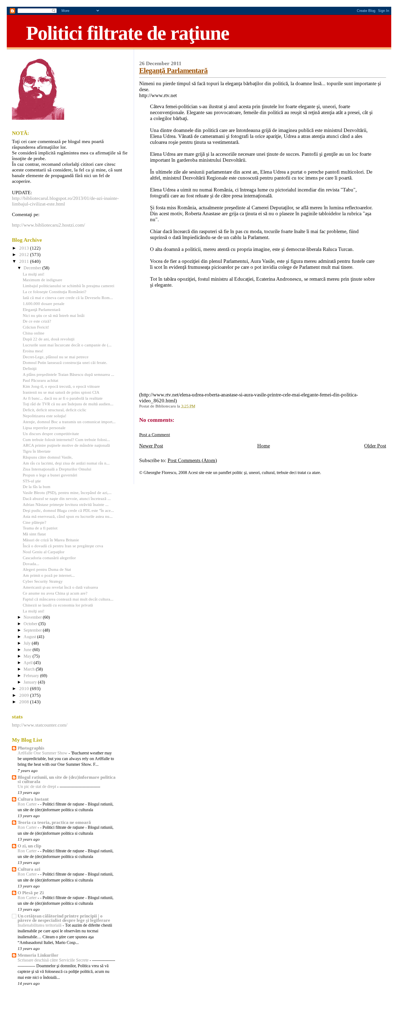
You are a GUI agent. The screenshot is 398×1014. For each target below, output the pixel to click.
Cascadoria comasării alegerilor (49, 557)
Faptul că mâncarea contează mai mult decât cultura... (68, 599)
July (28, 643)
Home (263, 446)
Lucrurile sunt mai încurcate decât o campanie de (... (67, 345)
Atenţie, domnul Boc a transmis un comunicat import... (69, 421)
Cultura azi (29, 869)
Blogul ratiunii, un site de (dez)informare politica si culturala (67, 779)
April (29, 662)
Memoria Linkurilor (38, 955)
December (33, 268)
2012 (24, 254)
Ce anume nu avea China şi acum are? (55, 593)
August (30, 636)
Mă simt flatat (34, 534)
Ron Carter (28, 804)
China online (33, 333)
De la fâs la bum (36, 486)
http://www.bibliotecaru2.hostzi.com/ (48, 225)
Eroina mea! (33, 351)
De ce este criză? (37, 321)
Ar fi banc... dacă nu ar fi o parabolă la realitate (63, 398)
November (33, 617)
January (31, 682)
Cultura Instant (33, 799)
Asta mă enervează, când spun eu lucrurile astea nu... (68, 516)
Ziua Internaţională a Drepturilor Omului (57, 469)
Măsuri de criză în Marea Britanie (51, 540)
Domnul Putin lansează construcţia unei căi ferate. (65, 362)
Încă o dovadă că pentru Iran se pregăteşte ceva (63, 546)
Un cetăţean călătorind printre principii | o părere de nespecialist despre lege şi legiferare (64, 918)
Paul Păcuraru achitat (40, 380)
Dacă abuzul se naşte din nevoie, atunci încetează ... (67, 498)
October (31, 623)
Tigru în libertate (37, 451)
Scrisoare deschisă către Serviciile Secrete (54, 960)
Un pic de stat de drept (37, 786)
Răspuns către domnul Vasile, (48, 457)
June (28, 649)
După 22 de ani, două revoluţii (48, 339)
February (32, 675)
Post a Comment (154, 434)
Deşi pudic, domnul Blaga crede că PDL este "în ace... (68, 510)
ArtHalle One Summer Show (43, 753)
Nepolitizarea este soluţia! (44, 415)
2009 (24, 695)
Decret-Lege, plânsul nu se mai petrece (56, 356)
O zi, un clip (29, 846)
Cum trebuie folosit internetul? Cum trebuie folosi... (66, 439)
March (30, 669)
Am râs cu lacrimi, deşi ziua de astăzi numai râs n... (66, 463)
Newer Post (151, 446)
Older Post (375, 446)
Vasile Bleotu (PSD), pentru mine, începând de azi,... (67, 492)
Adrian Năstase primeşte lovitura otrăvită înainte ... (66, 504)
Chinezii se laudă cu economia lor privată (58, 605)
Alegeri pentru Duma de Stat (47, 569)
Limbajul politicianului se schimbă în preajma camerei (68, 285)
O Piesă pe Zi (31, 892)
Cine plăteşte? (34, 522)
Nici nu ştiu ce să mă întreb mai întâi (53, 315)
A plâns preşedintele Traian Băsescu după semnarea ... (68, 374)
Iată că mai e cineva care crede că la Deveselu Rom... (68, 297)
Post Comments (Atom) (192, 460)
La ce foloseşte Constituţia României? (54, 291)
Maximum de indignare (42, 279)
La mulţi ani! (33, 274)
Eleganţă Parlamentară (173, 71)
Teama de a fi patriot (40, 528)
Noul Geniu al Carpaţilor (43, 551)
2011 (24, 261)
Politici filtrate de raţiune (127, 33)
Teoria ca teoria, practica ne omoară (54, 822)
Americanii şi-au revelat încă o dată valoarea (60, 587)
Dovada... (31, 563)
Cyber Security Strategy (43, 581)
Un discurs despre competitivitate (51, 433)
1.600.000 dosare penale (43, 303)
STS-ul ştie (32, 481)
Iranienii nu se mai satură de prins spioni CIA (61, 392)
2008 (24, 701)
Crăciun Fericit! (36, 327)
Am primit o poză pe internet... (49, 575)
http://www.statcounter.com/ (39, 725)
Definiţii (30, 368)
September (33, 630)
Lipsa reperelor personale (44, 427)
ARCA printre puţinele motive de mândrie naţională (66, 445)
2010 (24, 688)
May (28, 656)
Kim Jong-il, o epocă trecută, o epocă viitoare (61, 386)
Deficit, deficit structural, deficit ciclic (54, 409)
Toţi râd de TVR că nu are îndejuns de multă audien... (68, 404)
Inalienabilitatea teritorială (40, 925)
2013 (24, 248)
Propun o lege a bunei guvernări (50, 475)
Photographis (31, 748)
